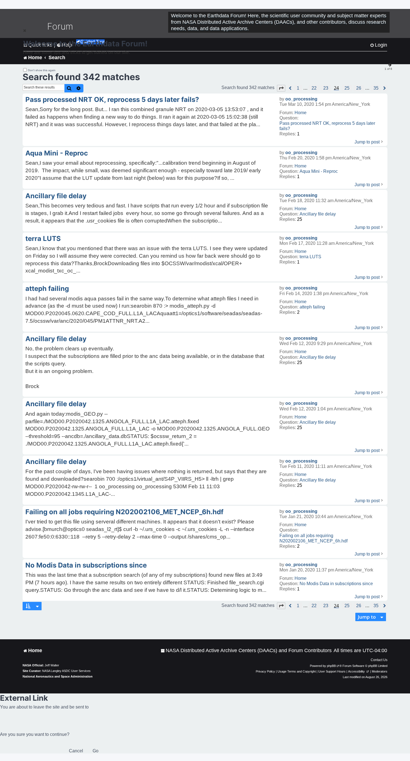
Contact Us (379, 660)
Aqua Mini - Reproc (319, 171)
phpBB (331, 665)
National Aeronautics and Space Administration (58, 676)
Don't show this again (42, 70)
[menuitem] (246, 650)
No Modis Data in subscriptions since (336, 583)
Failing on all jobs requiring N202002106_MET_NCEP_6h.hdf (313, 538)
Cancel (76, 750)
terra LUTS (310, 256)
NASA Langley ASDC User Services (66, 671)
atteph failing (312, 307)
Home (301, 112)
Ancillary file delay (318, 214)
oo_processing (301, 99)
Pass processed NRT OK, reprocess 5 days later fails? (327, 126)
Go (95, 750)
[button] (281, 88)
